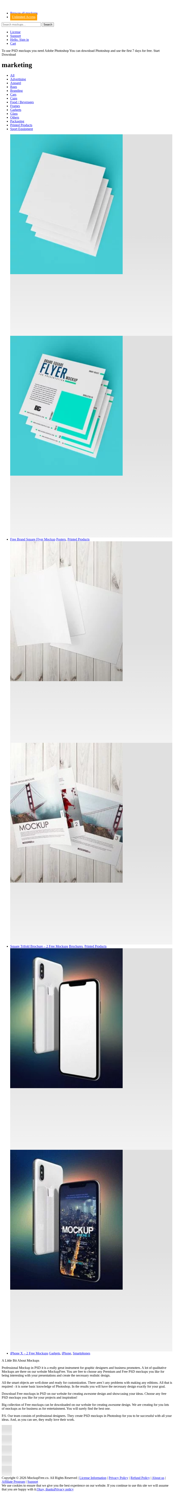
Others (14, 117)
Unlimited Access (23, 17)
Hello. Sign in (19, 39)
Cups (13, 98)
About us (158, 1478)
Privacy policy (64, 1489)
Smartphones (81, 1353)
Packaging (17, 121)
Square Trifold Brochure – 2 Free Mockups (39, 946)
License (15, 32)
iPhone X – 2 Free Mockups (29, 1353)
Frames (15, 106)
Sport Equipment (21, 129)
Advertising (18, 79)
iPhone (66, 1353)
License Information (92, 1478)
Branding (16, 90)
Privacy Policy (118, 1478)
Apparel (15, 83)
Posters (61, 539)
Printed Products (21, 125)
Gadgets (15, 110)
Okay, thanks (45, 1489)
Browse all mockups (24, 13)
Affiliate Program (13, 1481)
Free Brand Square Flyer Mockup (32, 539)
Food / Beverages (22, 102)
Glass (14, 113)
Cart (13, 43)
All (12, 75)
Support (15, 36)
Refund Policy (140, 1478)
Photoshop (102, 50)
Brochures (76, 946)
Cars (13, 94)
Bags (13, 87)
